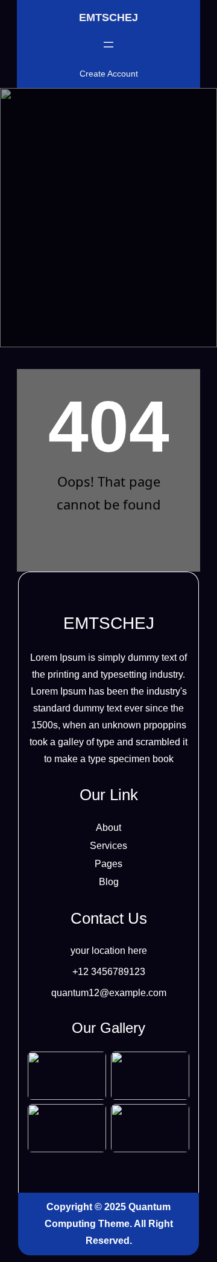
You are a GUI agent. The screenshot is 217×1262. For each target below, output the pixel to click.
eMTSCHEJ (108, 17)
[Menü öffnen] (108, 44)
